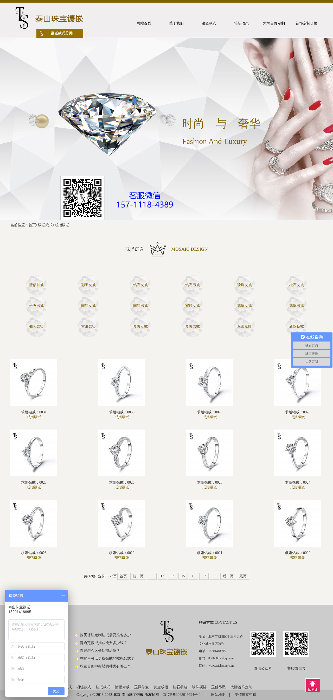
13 (162, 576)
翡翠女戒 (244, 306)
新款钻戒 (296, 327)
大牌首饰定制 (241, 687)
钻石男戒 (192, 285)
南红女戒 (88, 306)
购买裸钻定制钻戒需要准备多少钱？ (107, 635)
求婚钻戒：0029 (209, 412)
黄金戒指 (160, 687)
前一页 (138, 576)
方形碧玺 (88, 327)
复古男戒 (192, 327)
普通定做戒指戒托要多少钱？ (103, 643)
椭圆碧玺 (36, 327)
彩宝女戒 (88, 285)
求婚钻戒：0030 (122, 412)
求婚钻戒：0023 (34, 553)
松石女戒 (296, 285)
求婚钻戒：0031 (34, 412)
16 (193, 576)
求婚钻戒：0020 (297, 553)
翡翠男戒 (296, 306)
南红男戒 (140, 306)
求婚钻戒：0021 (209, 553)
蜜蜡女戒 (192, 306)
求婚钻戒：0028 (297, 412)
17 (204, 576)
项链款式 (83, 687)
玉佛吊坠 (218, 687)
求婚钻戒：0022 (122, 553)
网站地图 (218, 695)
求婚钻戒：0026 (122, 482)
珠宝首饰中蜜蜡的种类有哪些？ (105, 666)
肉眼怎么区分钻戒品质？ (100, 651)
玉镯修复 (141, 687)
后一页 (228, 576)
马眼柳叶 (244, 327)
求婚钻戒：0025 (209, 482)
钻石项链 (180, 687)
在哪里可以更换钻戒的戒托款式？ (107, 658)
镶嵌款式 (45, 225)
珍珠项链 (199, 687)
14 (173, 576)
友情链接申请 (246, 695)
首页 (32, 225)
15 (183, 576)
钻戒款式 (103, 687)
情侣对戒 (36, 285)
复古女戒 (140, 327)
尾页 (243, 576)
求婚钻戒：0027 (34, 482)
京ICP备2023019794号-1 (182, 695)
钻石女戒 (140, 285)
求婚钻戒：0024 (297, 482)
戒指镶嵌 (62, 225)
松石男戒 (36, 306)
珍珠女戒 (244, 285)
